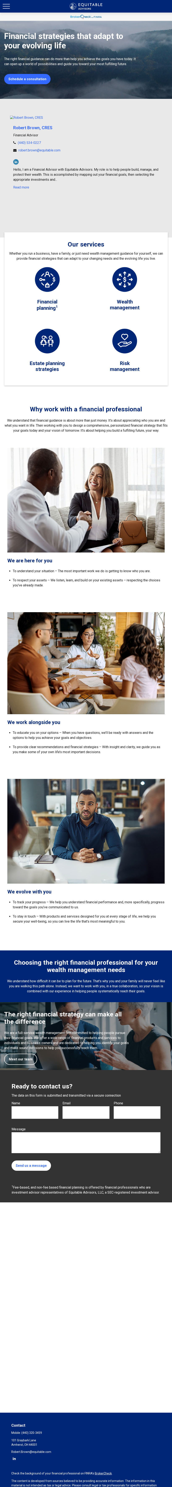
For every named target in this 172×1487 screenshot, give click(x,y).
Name (16, 1103)
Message (19, 1129)
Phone (118, 1103)
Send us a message (31, 1166)
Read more (21, 187)
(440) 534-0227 (29, 143)
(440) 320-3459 (31, 1432)
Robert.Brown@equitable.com (31, 1451)
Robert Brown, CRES (32, 127)
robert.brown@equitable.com (39, 150)
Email (66, 1103)
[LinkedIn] (16, 162)
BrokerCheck (103, 1473)
